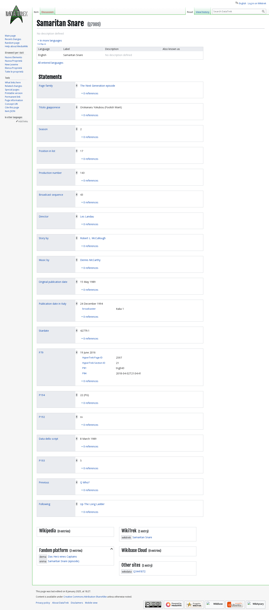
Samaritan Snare (142, 537)
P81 (84, 368)
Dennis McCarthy (90, 260)
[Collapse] (111, 549)
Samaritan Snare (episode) (63, 561)
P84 (84, 373)
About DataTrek (60, 602)
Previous (44, 482)
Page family (46, 85)
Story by (43, 238)
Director (43, 216)
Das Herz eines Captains (62, 556)
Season (43, 129)
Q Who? (84, 482)
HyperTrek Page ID (92, 357)
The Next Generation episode (97, 85)
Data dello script (48, 438)
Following (44, 504)
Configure (42, 44)
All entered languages (50, 62)
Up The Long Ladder (92, 504)
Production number (50, 173)
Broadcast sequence (51, 194)
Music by (44, 260)
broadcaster (89, 308)
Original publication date (53, 282)
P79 (41, 352)
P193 (42, 460)
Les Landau (87, 216)
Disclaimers (77, 602)
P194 (42, 395)
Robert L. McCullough (93, 238)
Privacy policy (43, 602)
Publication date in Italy (52, 303)
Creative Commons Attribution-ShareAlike (85, 596)
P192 (42, 417)
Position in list (47, 151)
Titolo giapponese (49, 107)
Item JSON (10, 111)
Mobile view (91, 602)
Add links (23, 121)
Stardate (44, 330)
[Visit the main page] (16, 14)
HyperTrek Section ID (93, 362)
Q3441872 (139, 571)
